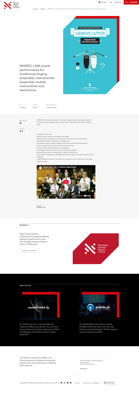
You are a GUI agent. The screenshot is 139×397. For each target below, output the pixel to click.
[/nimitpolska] (64, 383)
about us (77, 383)
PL (111, 2)
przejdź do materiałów (29, 250)
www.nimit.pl (83, 368)
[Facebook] (20, 131)
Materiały (43, 8)
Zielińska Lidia (41, 207)
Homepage (35, 8)
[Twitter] (22, 131)
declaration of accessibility (91, 383)
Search (119, 2)
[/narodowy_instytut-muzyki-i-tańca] (67, 383)
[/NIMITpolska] (61, 383)
